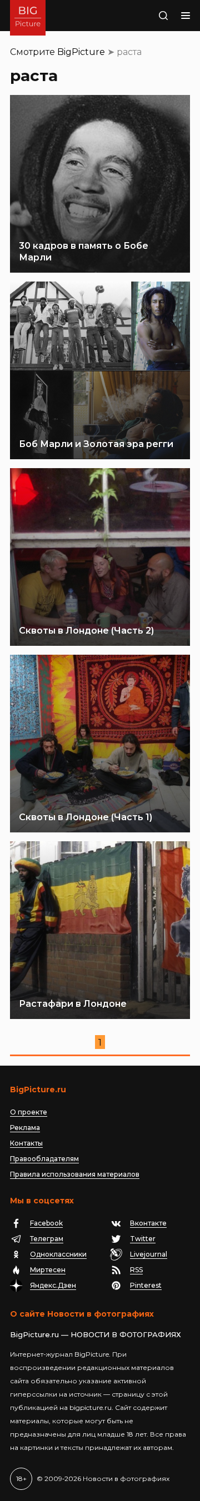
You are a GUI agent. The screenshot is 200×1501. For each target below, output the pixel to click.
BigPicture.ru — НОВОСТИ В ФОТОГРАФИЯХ (95, 1334)
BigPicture (81, 52)
